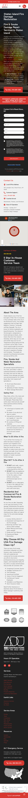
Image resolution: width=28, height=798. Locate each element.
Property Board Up (9, 692)
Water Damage (8, 680)
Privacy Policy (8, 171)
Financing (6, 703)
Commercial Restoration (10, 693)
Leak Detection (8, 688)
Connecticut (7, 718)
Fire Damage (7, 684)
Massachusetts (8, 724)
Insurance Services (9, 701)
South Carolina (8, 725)
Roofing (6, 690)
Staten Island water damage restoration (12, 58)
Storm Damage (8, 686)
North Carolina (8, 727)
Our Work (6, 705)
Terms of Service (16, 171)
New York (6, 722)
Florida (6, 714)
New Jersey (7, 720)
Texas (5, 716)
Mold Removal (8, 682)
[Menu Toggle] (20, 6)
